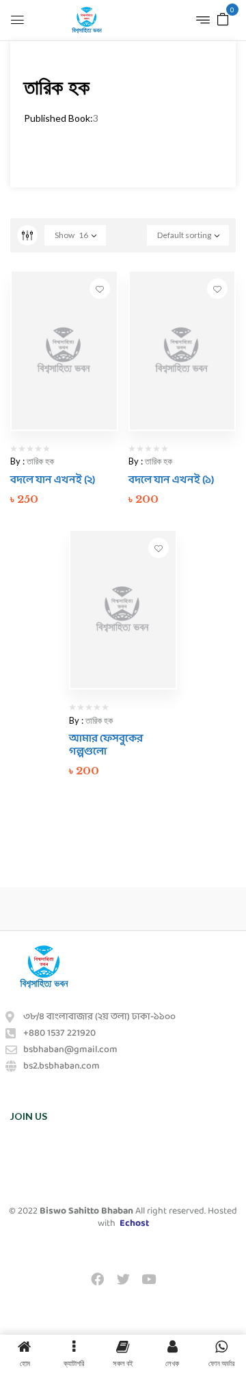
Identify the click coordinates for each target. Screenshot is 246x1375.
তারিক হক (40, 461)
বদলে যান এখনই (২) (52, 480)
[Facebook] (97, 1278)
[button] (223, 18)
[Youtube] (148, 1278)
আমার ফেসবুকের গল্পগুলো (106, 745)
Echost (134, 1223)
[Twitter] (123, 1278)
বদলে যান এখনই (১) (171, 480)
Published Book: (58, 118)
